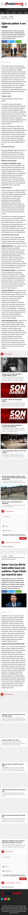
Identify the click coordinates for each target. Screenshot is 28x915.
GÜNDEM (11, 16)
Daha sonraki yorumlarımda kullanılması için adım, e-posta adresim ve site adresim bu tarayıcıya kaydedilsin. (14, 535)
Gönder (19, 41)
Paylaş (5, 41)
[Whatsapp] (8, 899)
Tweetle (12, 41)
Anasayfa (5, 16)
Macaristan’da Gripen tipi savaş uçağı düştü (16, 9)
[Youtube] (5, 899)
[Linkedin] (2, 899)
